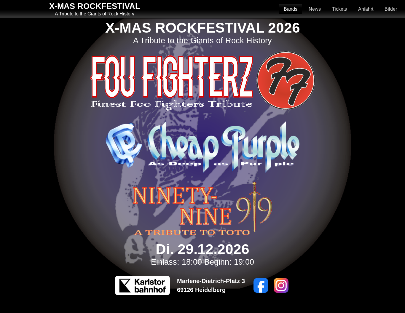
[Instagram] (281, 285)
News (315, 9)
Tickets (339, 9)
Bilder (391, 9)
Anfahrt (365, 9)
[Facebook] (261, 285)
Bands (290, 9)
